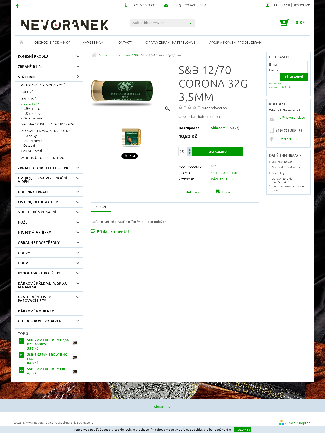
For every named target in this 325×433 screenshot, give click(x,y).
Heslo (273, 70)
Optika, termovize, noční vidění (42, 180)
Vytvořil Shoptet (297, 422)
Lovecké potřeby (34, 232)
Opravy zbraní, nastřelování (170, 42)
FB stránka (283, 138)
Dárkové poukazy (36, 310)
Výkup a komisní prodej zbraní (235, 42)
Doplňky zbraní (33, 191)
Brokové (28, 98)
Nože (22, 222)
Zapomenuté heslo (280, 87)
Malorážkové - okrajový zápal (48, 123)
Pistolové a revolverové (43, 85)
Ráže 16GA (31, 109)
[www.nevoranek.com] (65, 25)
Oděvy (24, 252)
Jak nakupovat (282, 162)
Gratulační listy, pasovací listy (35, 299)
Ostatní (29, 145)
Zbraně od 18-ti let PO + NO (44, 167)
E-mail (274, 64)
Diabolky (30, 136)
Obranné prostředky (39, 242)
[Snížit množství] (189, 153)
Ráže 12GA (31, 104)
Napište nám (93, 42)
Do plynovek (32, 140)
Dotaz (227, 192)
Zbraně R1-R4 (30, 66)
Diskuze (101, 207)
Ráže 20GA (31, 114)
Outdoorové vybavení (40, 320)
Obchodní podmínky (52, 42)
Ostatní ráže (32, 118)
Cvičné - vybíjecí (34, 150)
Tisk (196, 192)
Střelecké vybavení (37, 212)
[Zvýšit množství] (189, 149)
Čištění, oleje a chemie (40, 201)
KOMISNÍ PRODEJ (33, 56)
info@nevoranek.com (290, 119)
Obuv (23, 262)
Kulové (27, 91)
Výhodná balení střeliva (42, 157)
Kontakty (124, 42)
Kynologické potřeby (39, 273)
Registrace (301, 5)
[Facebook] (18, 5)
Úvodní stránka (21, 42)
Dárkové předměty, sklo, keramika (42, 285)
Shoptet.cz (162, 406)
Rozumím (243, 429)
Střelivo (27, 76)
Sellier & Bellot (224, 173)
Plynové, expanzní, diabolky (45, 130)
